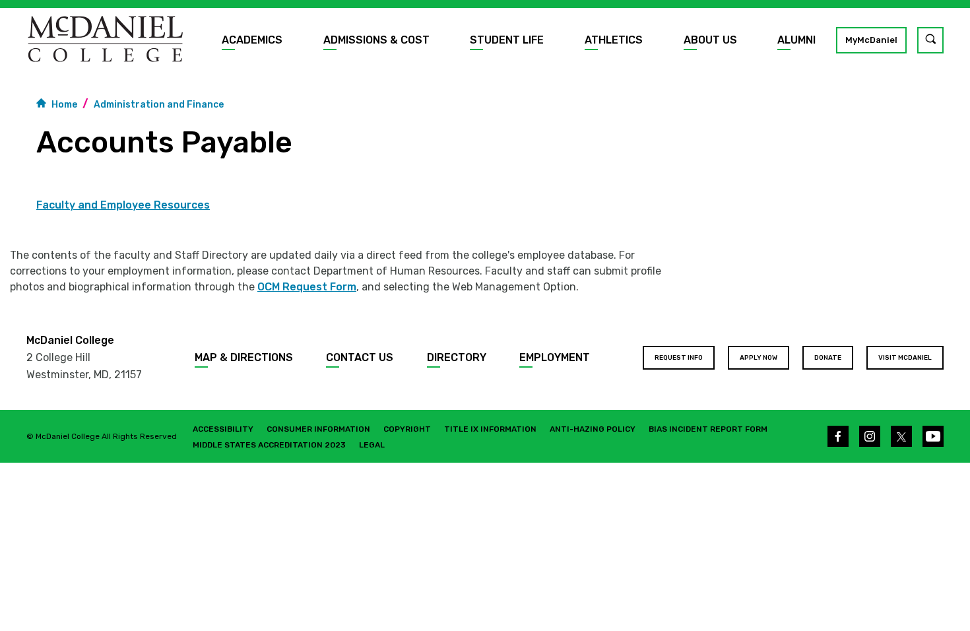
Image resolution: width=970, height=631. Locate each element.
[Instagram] (869, 436)
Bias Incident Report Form (708, 429)
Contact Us (359, 357)
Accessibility (223, 429)
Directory (456, 357)
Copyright (407, 429)
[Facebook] (838, 436)
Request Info (679, 358)
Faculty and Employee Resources (123, 205)
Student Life (507, 40)
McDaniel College (70, 340)
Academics (252, 40)
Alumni (796, 40)
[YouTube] (933, 436)
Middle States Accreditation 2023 (269, 444)
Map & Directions (244, 357)
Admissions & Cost (376, 40)
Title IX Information (490, 429)
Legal (372, 444)
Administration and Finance (159, 104)
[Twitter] (901, 436)
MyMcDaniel (871, 40)
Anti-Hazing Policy (592, 429)
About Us (710, 40)
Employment (554, 357)
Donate (827, 358)
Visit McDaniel (905, 358)
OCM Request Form (306, 287)
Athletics (614, 40)
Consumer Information (318, 429)
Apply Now (758, 358)
